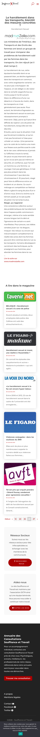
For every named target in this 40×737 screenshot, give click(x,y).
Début (7, 519)
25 (25, 519)
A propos (8, 694)
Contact (8, 704)
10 (16, 519)
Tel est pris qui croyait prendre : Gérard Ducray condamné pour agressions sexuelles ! (20, 492)
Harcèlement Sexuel (20, 29)
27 (34, 519)
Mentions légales (12, 697)
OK (21, 734)
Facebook (8, 707)
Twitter (7, 710)
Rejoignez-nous (21, 562)
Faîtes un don (21, 608)
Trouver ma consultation (18, 678)
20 (20, 519)
